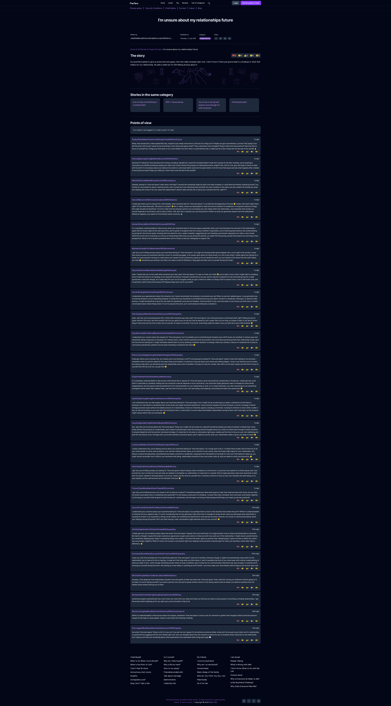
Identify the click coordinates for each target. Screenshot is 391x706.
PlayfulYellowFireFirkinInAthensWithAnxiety (151, 377)
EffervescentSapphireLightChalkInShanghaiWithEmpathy (157, 355)
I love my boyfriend (205, 661)
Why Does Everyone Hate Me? (244, 686)
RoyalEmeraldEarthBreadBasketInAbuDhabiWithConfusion (158, 333)
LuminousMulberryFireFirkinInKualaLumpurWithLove (155, 445)
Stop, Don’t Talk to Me (140, 683)
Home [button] (163, 3)
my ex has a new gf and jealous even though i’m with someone (209, 105)
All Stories (142, 49)
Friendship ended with (173, 672)
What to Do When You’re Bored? (144, 661)
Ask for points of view (250, 3)
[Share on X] (216, 38)
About (192, 8)
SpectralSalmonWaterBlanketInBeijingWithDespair (154, 270)
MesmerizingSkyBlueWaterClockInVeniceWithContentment (158, 611)
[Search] (209, 3)
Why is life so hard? (172, 665)
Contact (182, 8)
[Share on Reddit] (229, 38)
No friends (201, 657)
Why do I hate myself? (173, 661)
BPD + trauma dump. (175, 102)
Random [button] (185, 3)
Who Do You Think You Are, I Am (211, 676)
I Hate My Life (170, 683)
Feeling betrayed (239, 102)
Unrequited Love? (138, 680)
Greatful (133, 676)
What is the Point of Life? (141, 665)
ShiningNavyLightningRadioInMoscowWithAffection (155, 159)
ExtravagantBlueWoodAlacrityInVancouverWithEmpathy (156, 628)
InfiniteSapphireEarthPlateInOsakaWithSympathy (154, 529)
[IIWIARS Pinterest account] (259, 701)
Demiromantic (170, 680)
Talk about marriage (172, 676)
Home (132, 49)
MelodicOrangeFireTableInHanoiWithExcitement (153, 248)
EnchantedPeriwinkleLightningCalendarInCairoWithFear (156, 595)
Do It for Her (202, 683)
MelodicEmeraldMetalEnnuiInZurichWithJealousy (154, 180)
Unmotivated (202, 668)
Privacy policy (136, 8)
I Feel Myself (135, 657)
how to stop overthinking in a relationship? (145, 103)
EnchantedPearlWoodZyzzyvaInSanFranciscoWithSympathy (158, 554)
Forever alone (236, 675)
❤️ (234, 55)
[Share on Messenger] (225, 38)
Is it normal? (169, 657)
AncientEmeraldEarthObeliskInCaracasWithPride (153, 224)
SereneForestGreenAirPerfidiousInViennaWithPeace (155, 507)
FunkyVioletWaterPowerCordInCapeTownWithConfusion (157, 139)
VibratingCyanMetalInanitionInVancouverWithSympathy (156, 314)
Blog (200, 8)
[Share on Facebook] (220, 38)
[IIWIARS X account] (249, 701)
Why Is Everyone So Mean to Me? (245, 679)
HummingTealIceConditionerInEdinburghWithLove (154, 466)
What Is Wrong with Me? (241, 665)
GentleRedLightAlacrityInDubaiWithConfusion (152, 292)
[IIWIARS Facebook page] (244, 701)
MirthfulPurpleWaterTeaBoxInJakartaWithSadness (154, 575)
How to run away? (171, 668)
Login (236, 3)
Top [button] (177, 3)
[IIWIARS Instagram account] (254, 701)
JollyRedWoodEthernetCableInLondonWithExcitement (151, 38)
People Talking (237, 661)
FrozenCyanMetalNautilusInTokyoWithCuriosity (153, 488)
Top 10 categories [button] (198, 3)
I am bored (235, 657)
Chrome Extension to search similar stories (182, 700)
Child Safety (170, 8)
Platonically (202, 680)
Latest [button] (170, 3)
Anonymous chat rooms (140, 672)
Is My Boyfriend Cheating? (242, 682)
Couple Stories (205, 38)
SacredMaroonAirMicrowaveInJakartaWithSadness (154, 200)
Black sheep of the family (208, 672)
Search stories (187, 702)
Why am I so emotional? (207, 665)
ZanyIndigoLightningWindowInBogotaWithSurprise (154, 423)
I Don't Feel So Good (139, 668)
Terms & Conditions (153, 8)
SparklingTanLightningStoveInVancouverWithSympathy (156, 398)
